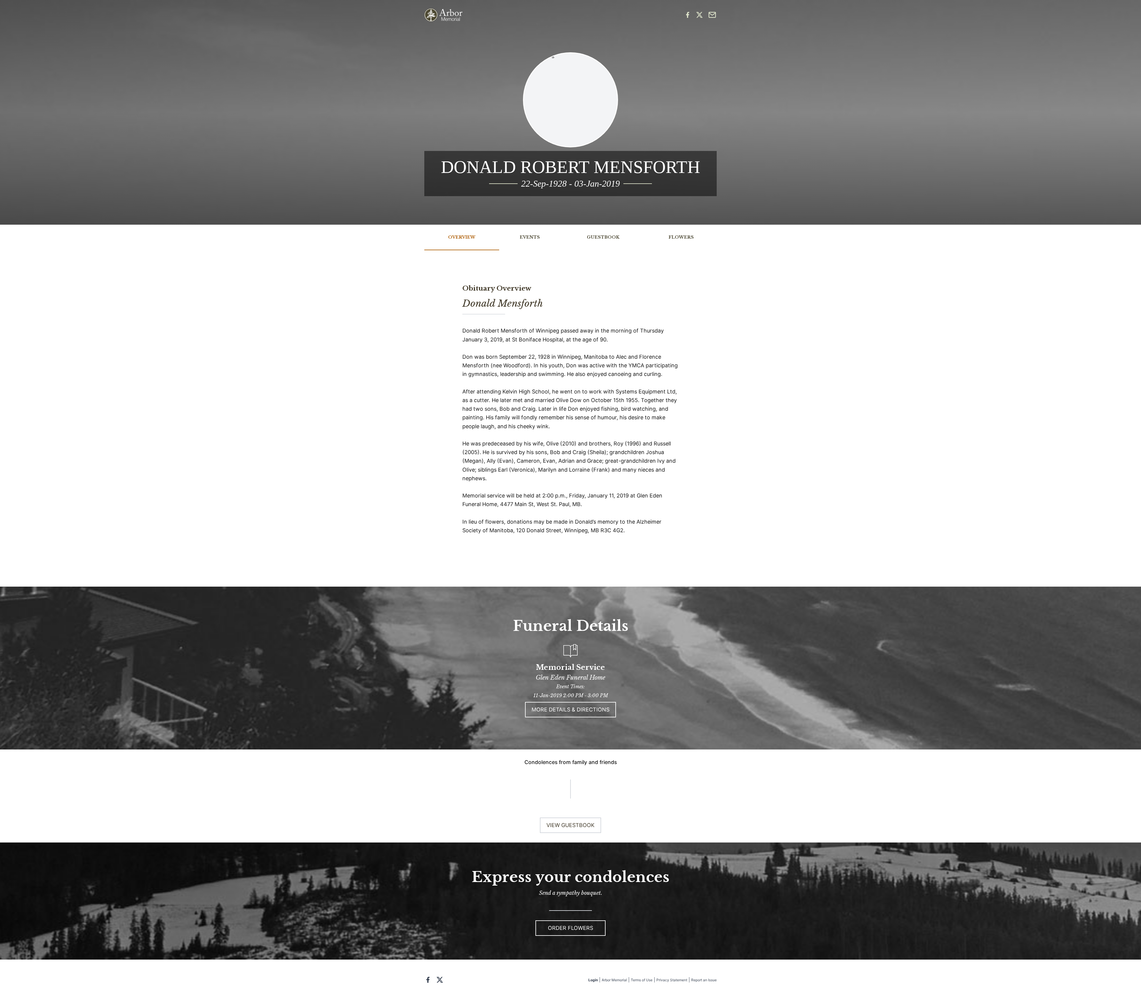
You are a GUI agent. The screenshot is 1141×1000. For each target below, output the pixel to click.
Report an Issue (704, 980)
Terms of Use (642, 980)
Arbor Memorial (614, 980)
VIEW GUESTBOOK (570, 825)
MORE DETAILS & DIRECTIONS (570, 709)
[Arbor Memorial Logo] (443, 15)
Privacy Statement (671, 980)
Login (593, 980)
